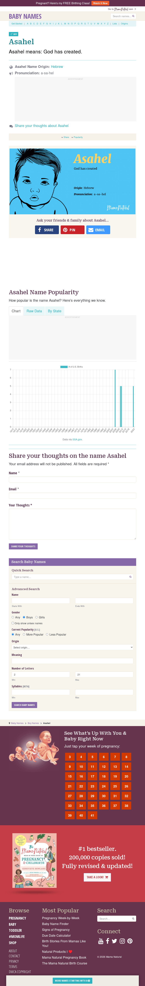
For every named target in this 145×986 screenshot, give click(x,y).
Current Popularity (26, 629)
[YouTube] (100, 942)
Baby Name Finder (55, 923)
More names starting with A (71, 980)
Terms (13, 966)
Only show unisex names (28, 623)
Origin (15, 641)
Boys (29, 617)
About (13, 950)
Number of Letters (23, 668)
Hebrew (57, 66)
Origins (124, 23)
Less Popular (58, 634)
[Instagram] (122, 942)
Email (12, 489)
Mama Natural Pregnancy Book (64, 957)
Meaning (17, 655)
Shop (12, 942)
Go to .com (121, 9)
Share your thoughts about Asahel (41, 125)
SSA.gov (77, 439)
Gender (16, 612)
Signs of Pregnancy (56, 929)
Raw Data (34, 310)
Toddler (15, 930)
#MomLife (17, 936)
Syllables (20, 686)
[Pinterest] (129, 942)
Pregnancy (17, 918)
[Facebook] (107, 942)
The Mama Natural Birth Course (64, 963)
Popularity (78, 137)
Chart (16, 310)
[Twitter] (114, 942)
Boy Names (33, 722)
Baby (12, 924)
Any (17, 617)
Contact (14, 955)
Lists (114, 23)
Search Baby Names (24, 705)
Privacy (14, 961)
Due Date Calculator (56, 935)
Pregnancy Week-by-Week (60, 918)
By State (54, 310)
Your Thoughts (20, 505)
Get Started (16, 23)
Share (66, 137)
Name (13, 473)
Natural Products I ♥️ (57, 951)
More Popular (34, 634)
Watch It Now (100, 3)
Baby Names (25, 16)
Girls (42, 617)
